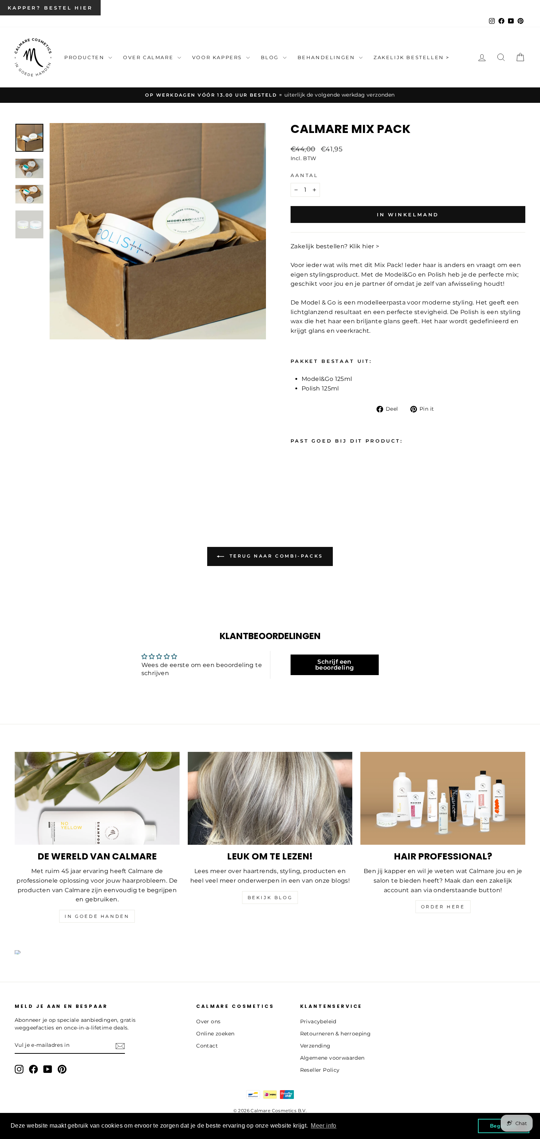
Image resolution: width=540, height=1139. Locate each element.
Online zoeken (215, 1034)
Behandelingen (327, 57)
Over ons (208, 1021)
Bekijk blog (270, 897)
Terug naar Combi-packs (275, 556)
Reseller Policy (320, 1070)
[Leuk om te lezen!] (270, 798)
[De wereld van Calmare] (97, 798)
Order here (443, 906)
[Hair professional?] (442, 798)
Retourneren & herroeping (335, 1034)
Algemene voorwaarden (332, 1058)
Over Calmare (149, 57)
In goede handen (97, 916)
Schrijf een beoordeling (334, 664)
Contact (207, 1046)
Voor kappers (218, 57)
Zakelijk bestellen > (412, 57)
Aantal (304, 175)
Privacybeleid (318, 1021)
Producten (85, 57)
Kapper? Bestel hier (50, 8)
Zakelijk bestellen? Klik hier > (335, 246)
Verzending (315, 1046)
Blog (271, 57)
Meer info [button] (323, 1125)
